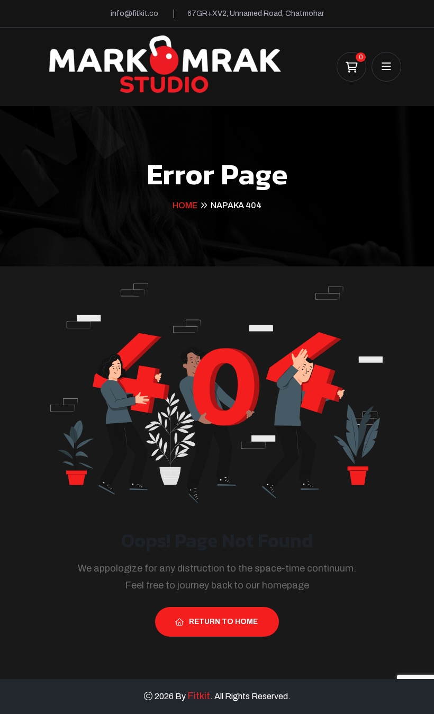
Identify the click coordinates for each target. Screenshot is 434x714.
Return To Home (223, 622)
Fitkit (198, 696)
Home (185, 205)
